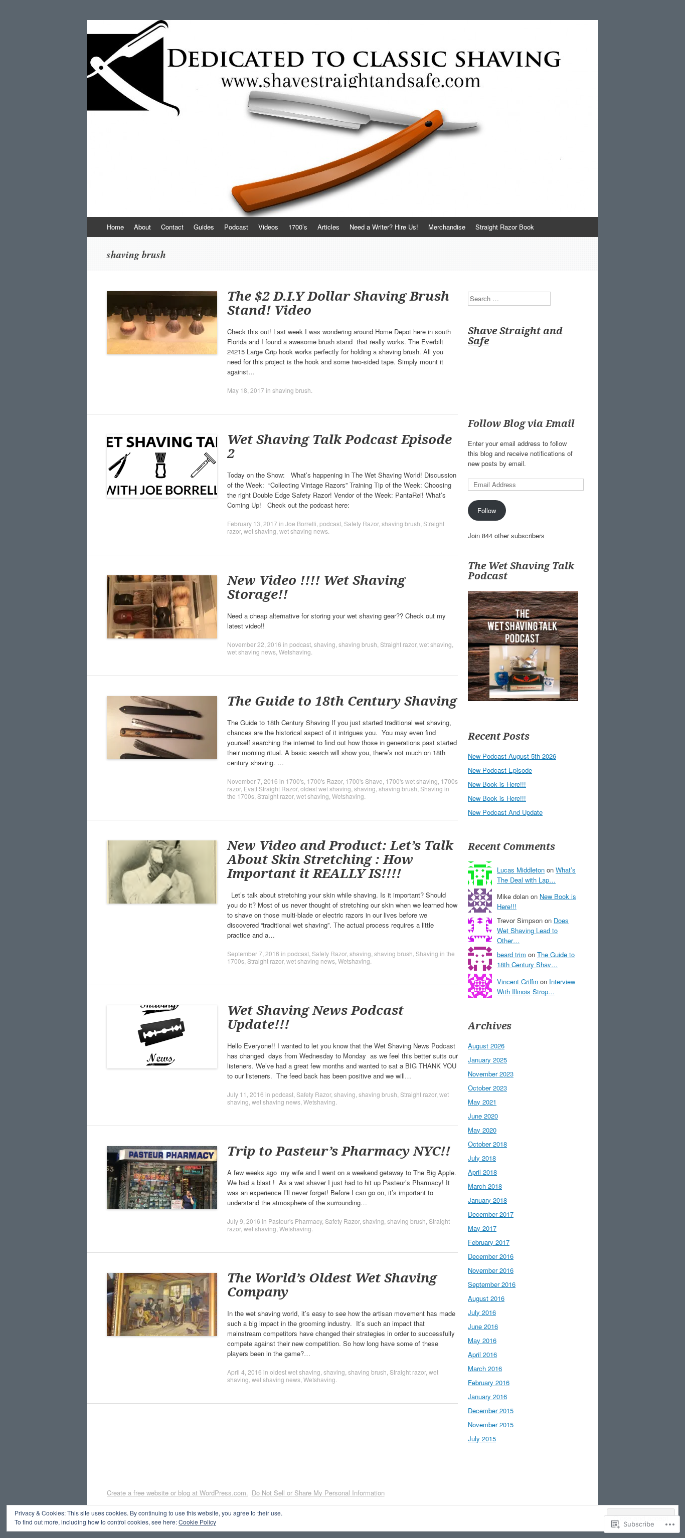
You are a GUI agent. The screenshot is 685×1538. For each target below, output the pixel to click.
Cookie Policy (197, 1521)
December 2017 (490, 1214)
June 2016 (483, 1326)
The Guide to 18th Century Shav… (536, 959)
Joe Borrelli (300, 523)
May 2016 (482, 1340)
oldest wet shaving (325, 788)
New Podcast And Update (505, 812)
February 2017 (488, 1242)
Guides (204, 227)
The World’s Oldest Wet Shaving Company (332, 1284)
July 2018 (482, 1158)
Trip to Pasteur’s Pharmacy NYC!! (338, 1151)
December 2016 (490, 1256)
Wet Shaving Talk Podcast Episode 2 (339, 446)
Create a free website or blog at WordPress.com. (177, 1492)
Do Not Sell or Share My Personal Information (318, 1492)
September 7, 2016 (253, 953)
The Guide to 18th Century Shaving (342, 701)
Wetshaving (295, 651)
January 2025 (487, 1059)
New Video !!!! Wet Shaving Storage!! (316, 587)
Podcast (236, 227)
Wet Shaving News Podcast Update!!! (315, 1017)
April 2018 (482, 1172)
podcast (330, 523)
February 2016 (488, 1382)
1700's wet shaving (412, 781)
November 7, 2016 (252, 781)
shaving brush (291, 390)
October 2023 (487, 1087)
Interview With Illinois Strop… (536, 986)
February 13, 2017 (252, 523)
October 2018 (487, 1144)
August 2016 (486, 1298)
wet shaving (260, 531)
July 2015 (482, 1438)
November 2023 (490, 1073)
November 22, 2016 (254, 644)
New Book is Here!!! (497, 784)
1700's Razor (324, 781)
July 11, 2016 (245, 1094)
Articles (328, 227)
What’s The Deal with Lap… (536, 875)
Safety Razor (361, 523)
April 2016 (482, 1354)
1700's (295, 781)
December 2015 (490, 1410)
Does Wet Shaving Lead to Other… (533, 930)
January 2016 (487, 1396)
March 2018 (485, 1186)
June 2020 (483, 1116)
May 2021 (482, 1102)
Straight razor (398, 644)
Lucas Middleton (521, 869)
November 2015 (490, 1424)
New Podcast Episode (500, 770)
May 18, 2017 (245, 390)
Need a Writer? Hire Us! (384, 227)
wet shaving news (303, 531)
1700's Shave (364, 781)
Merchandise (446, 227)
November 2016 (490, 1270)
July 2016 (482, 1312)
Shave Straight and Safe (515, 335)
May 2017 (482, 1228)
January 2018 (487, 1200)
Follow (486, 510)
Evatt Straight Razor (270, 788)
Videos (268, 227)
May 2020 (482, 1130)
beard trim (511, 954)
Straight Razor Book (504, 227)
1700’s (297, 227)
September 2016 (492, 1284)
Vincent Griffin (517, 981)
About (142, 227)
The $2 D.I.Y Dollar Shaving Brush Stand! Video (338, 303)
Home (115, 227)
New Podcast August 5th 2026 (512, 756)
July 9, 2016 (243, 1221)
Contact (172, 227)
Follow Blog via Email (521, 423)
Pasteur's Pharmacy (295, 1221)
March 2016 (485, 1368)
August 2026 (486, 1045)
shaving (324, 644)
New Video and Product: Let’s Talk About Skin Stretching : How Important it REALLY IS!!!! (340, 859)
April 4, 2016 (244, 1372)
